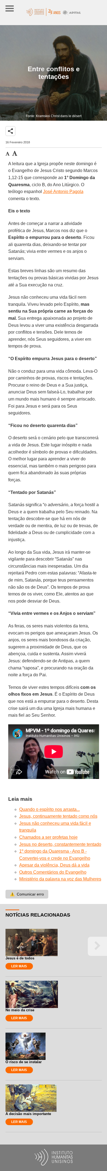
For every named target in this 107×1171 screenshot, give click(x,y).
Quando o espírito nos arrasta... (49, 809)
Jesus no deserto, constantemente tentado (60, 844)
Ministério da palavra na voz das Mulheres (60, 879)
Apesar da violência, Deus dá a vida (54, 865)
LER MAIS (19, 966)
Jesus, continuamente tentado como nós (58, 816)
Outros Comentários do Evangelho (52, 872)
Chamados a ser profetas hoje (48, 837)
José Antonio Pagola (63, 191)
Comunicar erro (27, 894)
